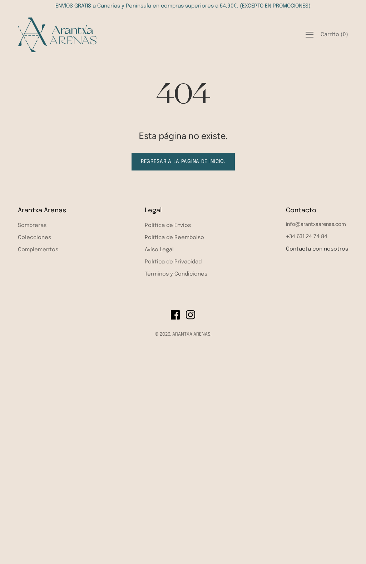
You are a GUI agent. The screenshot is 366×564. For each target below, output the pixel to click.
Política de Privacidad (173, 262)
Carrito (334, 35)
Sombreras (32, 225)
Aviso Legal (159, 250)
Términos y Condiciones (176, 274)
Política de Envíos (168, 225)
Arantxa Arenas (42, 210)
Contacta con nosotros (317, 249)
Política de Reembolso (174, 238)
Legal (153, 210)
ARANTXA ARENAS (191, 334)
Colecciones (34, 238)
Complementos (38, 250)
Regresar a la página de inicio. (183, 161)
